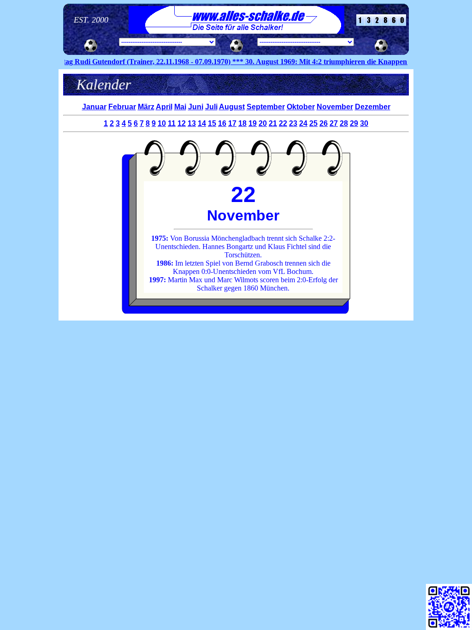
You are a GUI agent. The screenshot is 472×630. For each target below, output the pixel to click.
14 (202, 123)
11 (172, 123)
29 (354, 123)
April (164, 107)
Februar (122, 107)
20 (263, 123)
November (335, 107)
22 (283, 123)
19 (252, 123)
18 (242, 123)
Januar (94, 107)
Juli (211, 107)
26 (323, 123)
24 (303, 123)
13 (192, 123)
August (232, 107)
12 (181, 123)
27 (334, 123)
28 (344, 123)
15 (212, 123)
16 (222, 123)
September (266, 107)
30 (364, 123)
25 (313, 123)
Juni (195, 107)
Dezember (372, 107)
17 (232, 123)
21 (273, 123)
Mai (180, 107)
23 (293, 123)
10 (162, 123)
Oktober (301, 107)
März (146, 107)
